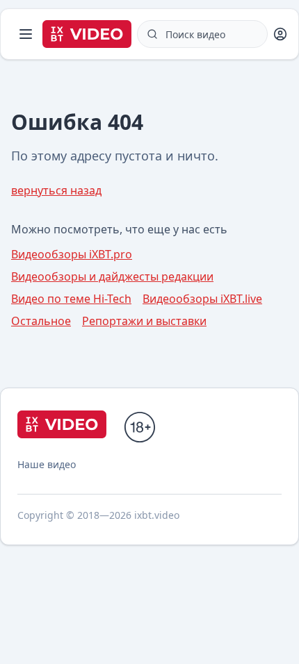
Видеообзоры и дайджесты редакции (112, 276)
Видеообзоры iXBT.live (202, 298)
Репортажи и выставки (144, 321)
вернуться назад (56, 190)
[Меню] (26, 34)
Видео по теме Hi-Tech (71, 298)
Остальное (41, 321)
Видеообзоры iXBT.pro (71, 254)
